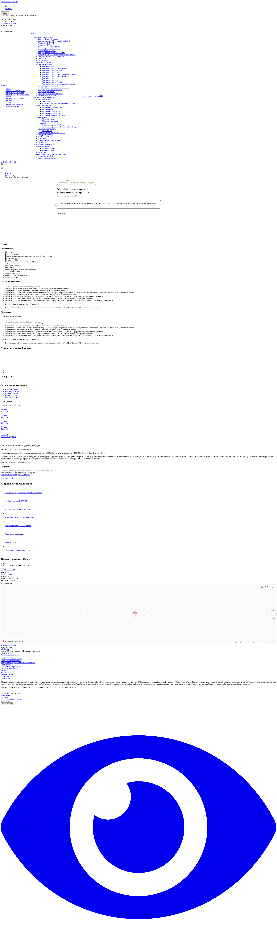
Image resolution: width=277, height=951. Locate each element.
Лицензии (4, 697)
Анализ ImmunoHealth (46, 156)
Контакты (96, 97)
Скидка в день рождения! (14, 534)
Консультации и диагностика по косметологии (50, 154)
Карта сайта (5, 695)
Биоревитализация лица (47, 129)
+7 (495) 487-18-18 (9, 23)
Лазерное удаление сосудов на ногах (55, 88)
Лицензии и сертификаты (15, 91)
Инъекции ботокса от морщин (53, 107)
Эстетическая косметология (43, 144)
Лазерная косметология (42, 62)
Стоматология (6, 665)
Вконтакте (9, 6)
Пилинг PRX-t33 (48, 148)
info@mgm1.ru (6, 574)
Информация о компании (15, 93)
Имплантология (7, 674)
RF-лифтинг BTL (44, 45)
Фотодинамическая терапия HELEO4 (51, 53)
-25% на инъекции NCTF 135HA (17, 501)
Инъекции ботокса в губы (51, 113)
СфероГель (46, 101)
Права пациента (24, 475)
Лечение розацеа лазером (47, 96)
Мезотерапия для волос (50, 121)
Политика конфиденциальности (13, 699)
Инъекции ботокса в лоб (51, 111)
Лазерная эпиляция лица (51, 66)
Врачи (90, 97)
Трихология (42, 142)
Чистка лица (42, 152)
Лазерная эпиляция (45, 64)
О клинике (5, 85)
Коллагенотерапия (44, 99)
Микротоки (42, 58)
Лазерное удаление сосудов (48, 86)
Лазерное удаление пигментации (50, 90)
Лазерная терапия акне (46, 92)
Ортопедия (5, 676)
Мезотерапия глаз (48, 119)
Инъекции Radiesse (45, 137)
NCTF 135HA (47, 131)
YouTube (8, 9)
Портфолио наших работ (15, 98)
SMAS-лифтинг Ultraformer (48, 39)
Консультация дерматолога (48, 158)
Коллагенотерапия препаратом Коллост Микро (59, 103)
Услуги (31, 33)
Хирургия (4, 672)
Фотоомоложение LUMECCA (49, 47)
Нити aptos (42, 123)
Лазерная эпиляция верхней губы (54, 68)
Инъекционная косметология (44, 98)
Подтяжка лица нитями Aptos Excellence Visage (59, 127)
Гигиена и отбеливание (9, 668)
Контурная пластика (45, 135)
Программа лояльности (14, 104)
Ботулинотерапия (44, 105)
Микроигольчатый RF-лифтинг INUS (52, 57)
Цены (85, 97)
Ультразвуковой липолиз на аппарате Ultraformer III (57, 55)
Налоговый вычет (12, 106)
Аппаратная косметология (43, 37)
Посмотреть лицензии (9, 475)
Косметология (6, 653)
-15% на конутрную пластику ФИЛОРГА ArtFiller (23, 493)
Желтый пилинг (48, 150)
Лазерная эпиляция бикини (52, 70)
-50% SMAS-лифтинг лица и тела (17, 550)
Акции (79, 97)
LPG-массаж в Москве (46, 60)
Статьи (8, 102)
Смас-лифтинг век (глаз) (47, 51)
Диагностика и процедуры (11, 667)
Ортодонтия (5, 678)
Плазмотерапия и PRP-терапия (49, 140)
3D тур (8, 89)
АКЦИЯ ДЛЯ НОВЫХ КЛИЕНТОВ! (19, 509)
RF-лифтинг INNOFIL (46, 43)
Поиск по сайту (7, 703)
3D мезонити (42, 138)
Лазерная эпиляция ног (50, 72)
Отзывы (8, 97)
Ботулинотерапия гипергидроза (53, 115)
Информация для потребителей (17, 95)
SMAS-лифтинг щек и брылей (49, 49)
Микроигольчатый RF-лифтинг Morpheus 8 (54, 41)
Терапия (4, 670)
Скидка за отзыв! (11, 542)
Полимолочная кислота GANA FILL (51, 133)
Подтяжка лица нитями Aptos (53, 125)
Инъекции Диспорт (49, 109)
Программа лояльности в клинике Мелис (20, 517)
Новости (9, 100)
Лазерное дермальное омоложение (50, 94)
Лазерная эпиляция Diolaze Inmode (18, 526)
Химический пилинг (45, 146)
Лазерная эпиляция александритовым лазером (59, 74)
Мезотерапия (42, 117)
